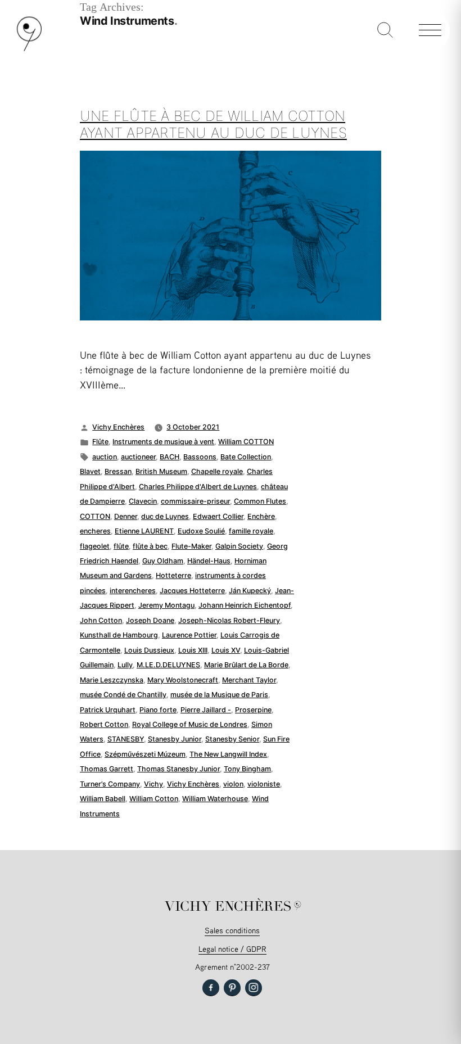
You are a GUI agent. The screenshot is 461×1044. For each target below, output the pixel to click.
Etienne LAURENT (144, 531)
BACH (169, 457)
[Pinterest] (232, 987)
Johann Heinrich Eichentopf (244, 605)
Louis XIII (192, 650)
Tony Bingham (247, 769)
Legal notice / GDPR (232, 948)
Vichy (153, 784)
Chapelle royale (217, 471)
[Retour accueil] (29, 49)
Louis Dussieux (149, 650)
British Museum (161, 471)
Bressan (118, 471)
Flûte (100, 441)
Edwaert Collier (218, 516)
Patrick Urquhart (107, 710)
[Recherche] (385, 31)
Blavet (90, 471)
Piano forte (158, 710)
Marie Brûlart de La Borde (246, 665)
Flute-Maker (191, 546)
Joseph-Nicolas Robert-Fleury (229, 620)
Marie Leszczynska (111, 680)
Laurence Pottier (189, 635)
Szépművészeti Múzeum (145, 754)
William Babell (102, 798)
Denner (125, 516)
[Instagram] (253, 987)
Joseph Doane (150, 620)
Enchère (261, 516)
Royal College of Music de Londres (189, 724)
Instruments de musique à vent (163, 441)
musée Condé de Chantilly (123, 694)
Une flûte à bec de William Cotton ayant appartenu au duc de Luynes (213, 124)
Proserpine (253, 710)
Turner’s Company (110, 784)
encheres (95, 531)
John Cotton (101, 620)
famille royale (251, 531)
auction (104, 457)
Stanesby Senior (232, 739)
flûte (121, 546)
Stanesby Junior (174, 739)
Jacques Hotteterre (192, 590)
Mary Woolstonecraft (182, 680)
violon (233, 784)
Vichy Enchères (118, 427)
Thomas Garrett (106, 769)
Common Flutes (260, 501)
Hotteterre (173, 575)
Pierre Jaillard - (205, 710)
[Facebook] (210, 987)
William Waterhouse (215, 798)
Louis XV (225, 650)
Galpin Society (239, 546)
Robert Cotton (104, 724)
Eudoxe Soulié (201, 531)
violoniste (263, 784)
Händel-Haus (209, 561)
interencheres (133, 590)
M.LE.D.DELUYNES (168, 665)
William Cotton (153, 798)
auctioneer (138, 457)
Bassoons (199, 457)
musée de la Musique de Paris (219, 694)
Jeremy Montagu (166, 605)
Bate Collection (245, 457)
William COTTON (246, 441)
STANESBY (125, 739)
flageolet (95, 546)
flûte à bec (150, 546)
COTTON (95, 516)
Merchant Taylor (249, 680)
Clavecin (143, 501)
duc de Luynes (165, 516)
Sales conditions (232, 930)
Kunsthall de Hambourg (119, 635)
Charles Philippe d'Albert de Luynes (198, 486)
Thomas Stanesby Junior (178, 769)
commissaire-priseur (195, 501)
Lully (125, 665)
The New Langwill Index (228, 754)
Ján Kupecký (250, 590)
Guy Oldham (162, 561)
